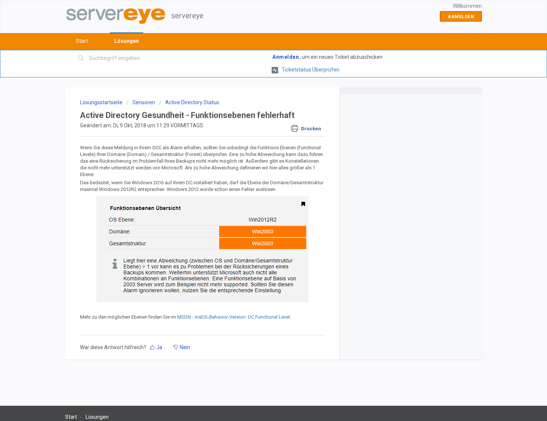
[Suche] (81, 58)
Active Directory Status (192, 102)
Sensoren (143, 102)
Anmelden (285, 57)
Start (82, 41)
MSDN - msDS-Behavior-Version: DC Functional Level (233, 317)
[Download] (260, 113)
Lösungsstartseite (102, 102)
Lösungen (126, 41)
